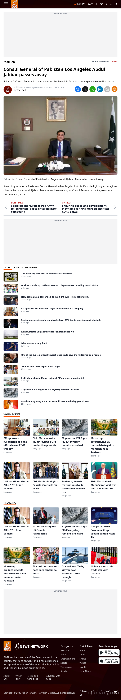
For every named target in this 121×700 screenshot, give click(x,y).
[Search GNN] (116, 4)
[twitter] (85, 89)
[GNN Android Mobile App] (109, 652)
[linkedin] (100, 89)
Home (94, 61)
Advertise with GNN (53, 677)
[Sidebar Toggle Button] (6, 4)
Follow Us (83, 693)
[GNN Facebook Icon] (97, 4)
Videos (83, 662)
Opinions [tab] (31, 267)
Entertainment (67, 658)
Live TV (83, 667)
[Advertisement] (60, 36)
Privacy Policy (18, 677)
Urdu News (85, 671)
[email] (107, 89)
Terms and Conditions (32, 677)
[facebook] (78, 89)
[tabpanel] (60, 340)
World (63, 654)
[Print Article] (114, 89)
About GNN (6, 677)
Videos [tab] (18, 267)
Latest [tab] (8, 267)
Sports (63, 662)
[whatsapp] (92, 89)
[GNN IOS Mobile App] (109, 660)
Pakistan (104, 61)
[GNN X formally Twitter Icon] (101, 4)
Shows (83, 658)
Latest (82, 654)
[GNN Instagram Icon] (106, 4)
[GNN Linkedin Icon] (111, 4)
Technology (66, 667)
